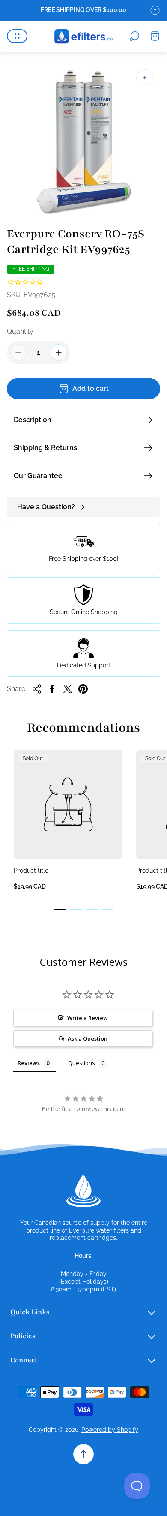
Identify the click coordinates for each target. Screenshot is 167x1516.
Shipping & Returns (45, 448)
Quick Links (30, 1312)
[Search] (134, 36)
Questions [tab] (81, 1063)
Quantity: (21, 331)
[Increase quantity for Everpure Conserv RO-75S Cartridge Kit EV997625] (59, 352)
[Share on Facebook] (52, 689)
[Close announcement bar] (155, 10)
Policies (23, 1336)
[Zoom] (144, 77)
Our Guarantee (38, 476)
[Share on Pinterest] (83, 689)
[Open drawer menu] (17, 36)
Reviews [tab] (29, 1063)
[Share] (37, 689)
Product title (31, 870)
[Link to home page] (83, 1190)
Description (32, 420)
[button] (60, 909)
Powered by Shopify (109, 1429)
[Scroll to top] (83, 1454)
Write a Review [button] (87, 1018)
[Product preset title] (68, 804)
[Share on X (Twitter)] (68, 689)
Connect (23, 1360)
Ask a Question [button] (87, 1038)
